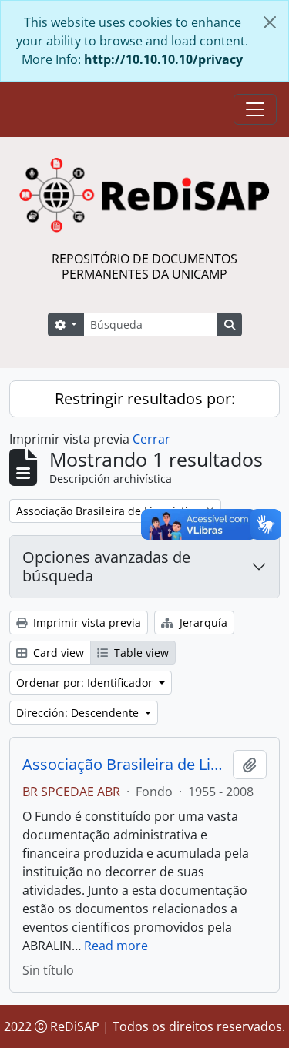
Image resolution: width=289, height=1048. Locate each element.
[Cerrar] (269, 22)
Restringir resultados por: (145, 398)
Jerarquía (201, 622)
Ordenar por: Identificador (86, 682)
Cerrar (151, 438)
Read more (116, 945)
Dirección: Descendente (79, 712)
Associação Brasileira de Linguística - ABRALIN (124, 764)
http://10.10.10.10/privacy (163, 59)
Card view (57, 652)
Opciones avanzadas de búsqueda (106, 566)
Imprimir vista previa (85, 622)
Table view (140, 652)
